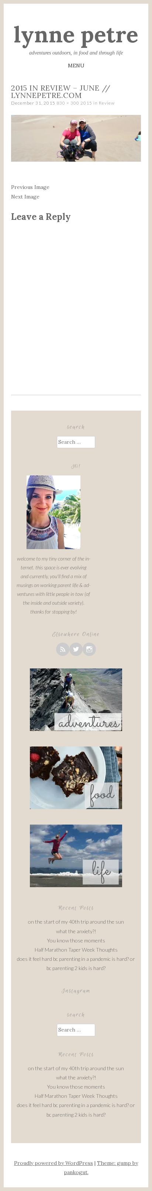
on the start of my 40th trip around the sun (76, 921)
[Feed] (62, 649)
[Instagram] (89, 649)
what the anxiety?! (76, 931)
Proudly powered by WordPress (53, 1163)
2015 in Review (97, 103)
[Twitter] (76, 649)
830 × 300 (67, 103)
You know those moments (76, 940)
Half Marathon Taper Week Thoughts (76, 949)
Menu (76, 65)
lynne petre (76, 34)
